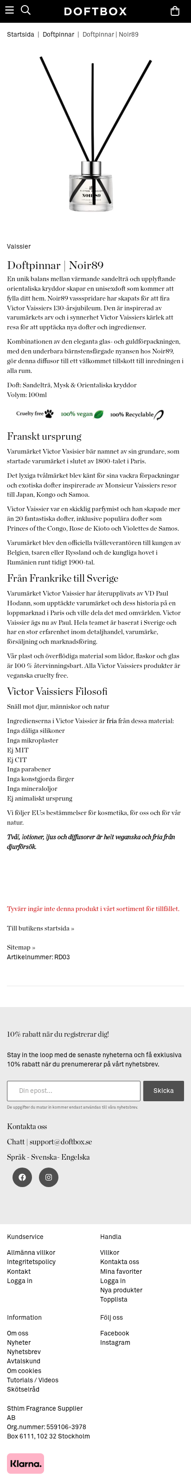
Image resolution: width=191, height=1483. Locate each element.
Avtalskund (23, 1361)
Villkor (109, 1253)
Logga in (19, 1281)
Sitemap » (21, 947)
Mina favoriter (121, 1272)
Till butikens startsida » (40, 928)
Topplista (113, 1300)
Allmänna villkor (31, 1253)
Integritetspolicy (31, 1262)
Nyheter (19, 1343)
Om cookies (24, 1371)
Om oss (17, 1333)
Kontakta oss (27, 1126)
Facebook (114, 1333)
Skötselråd (23, 1390)
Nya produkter (121, 1290)
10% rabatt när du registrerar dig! (58, 1034)
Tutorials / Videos (32, 1380)
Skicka (163, 1091)
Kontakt (19, 1272)
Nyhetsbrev (24, 1352)
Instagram (115, 1343)
